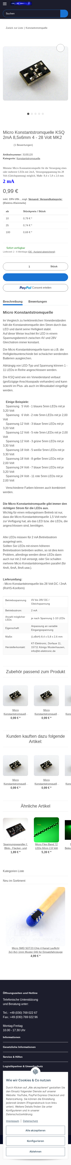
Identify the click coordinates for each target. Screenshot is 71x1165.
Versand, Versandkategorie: (45, 199)
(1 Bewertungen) (23, 144)
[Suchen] (64, 13)
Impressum (12, 1120)
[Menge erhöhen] (64, 266)
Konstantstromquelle (28, 158)
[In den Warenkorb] (6, 39)
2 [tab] (32, 114)
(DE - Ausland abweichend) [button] (41, 252)
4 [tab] (39, 114)
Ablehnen (35, 1151)
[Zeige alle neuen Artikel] (67, 880)
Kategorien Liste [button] (13, 871)
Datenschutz (30, 1120)
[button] (54, 4)
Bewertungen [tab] (37, 301)
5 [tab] (43, 114)
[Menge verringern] (7, 266)
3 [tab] (35, 114)
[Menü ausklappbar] (5, 2)
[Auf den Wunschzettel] (60, 48)
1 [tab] (28, 114)
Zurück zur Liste (14, 28)
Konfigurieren (35, 1140)
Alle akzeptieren (35, 1130)
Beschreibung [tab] (13, 301)
